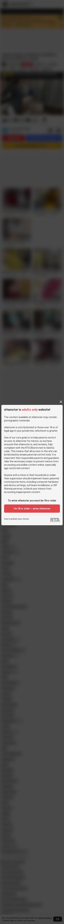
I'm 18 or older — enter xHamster (32, 508)
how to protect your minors (16, 519)
